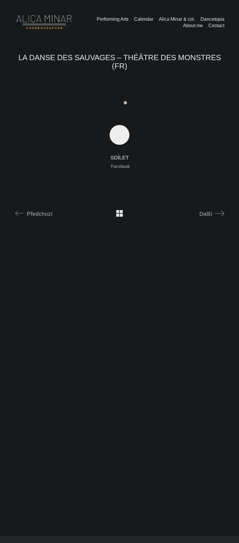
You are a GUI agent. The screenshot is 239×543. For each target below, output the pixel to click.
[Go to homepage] (44, 22)
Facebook (120, 166)
